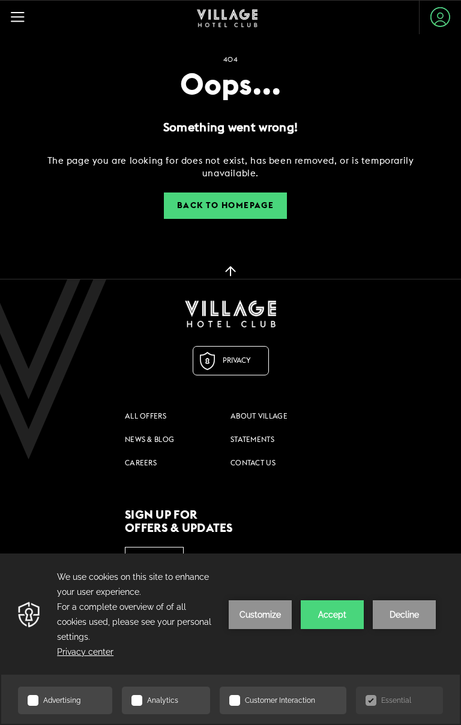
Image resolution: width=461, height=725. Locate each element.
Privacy (237, 360)
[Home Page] (227, 17)
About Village (259, 416)
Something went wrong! (230, 128)
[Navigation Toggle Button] (23, 17)
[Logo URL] (230, 313)
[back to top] (230, 270)
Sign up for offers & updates (179, 521)
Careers (141, 463)
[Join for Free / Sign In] (440, 17)
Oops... (230, 85)
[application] (230, 639)
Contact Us (253, 463)
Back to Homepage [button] (225, 205)
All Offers (145, 416)
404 (230, 59)
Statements (252, 439)
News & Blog (149, 439)
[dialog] (230, 167)
